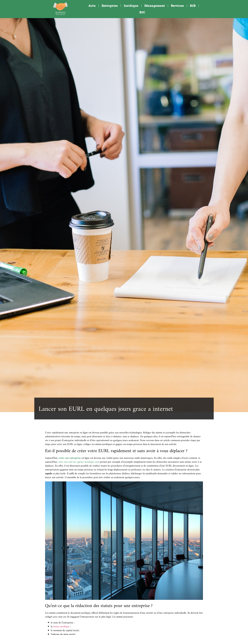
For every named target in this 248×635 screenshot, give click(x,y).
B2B (193, 5)
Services (177, 5)
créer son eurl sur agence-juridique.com (78, 462)
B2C (142, 12)
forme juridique (61, 626)
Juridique (131, 5)
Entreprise (110, 5)
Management (154, 5)
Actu (92, 5)
